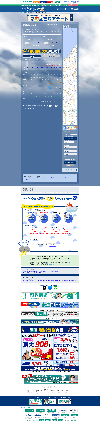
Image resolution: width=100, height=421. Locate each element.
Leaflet (70, 124)
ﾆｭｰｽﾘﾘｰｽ (77, 1)
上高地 (63, 177)
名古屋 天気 (43, 271)
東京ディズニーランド (57, 271)
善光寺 (26, 177)
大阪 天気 (26, 271)
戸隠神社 (54, 177)
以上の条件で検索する (69, 162)
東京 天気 (50, 271)
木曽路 (26, 179)
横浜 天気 (32, 271)
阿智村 (57, 192)
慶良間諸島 (51, 192)
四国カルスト (73, 192)
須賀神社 (46, 192)
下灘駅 (36, 192)
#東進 (47, 263)
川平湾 (31, 192)
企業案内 (69, 1)
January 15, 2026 (51, 264)
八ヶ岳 (61, 192)
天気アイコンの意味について (29, 108)
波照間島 (67, 192)
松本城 (39, 177)
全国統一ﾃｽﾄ (65, 1)
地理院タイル (74, 124)
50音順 (73, 159)
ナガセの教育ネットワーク (26, 407)
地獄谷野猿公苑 (33, 177)
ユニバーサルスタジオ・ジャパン (31, 272)
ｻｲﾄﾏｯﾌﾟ (74, 1)
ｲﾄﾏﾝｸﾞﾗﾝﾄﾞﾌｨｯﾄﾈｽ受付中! (28, 418)
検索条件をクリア (70, 165)
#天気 (45, 263)
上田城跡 (44, 177)
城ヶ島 (40, 192)
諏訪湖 (58, 177)
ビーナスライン (69, 177)
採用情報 (72, 1)
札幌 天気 (37, 271)
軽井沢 (49, 177)
